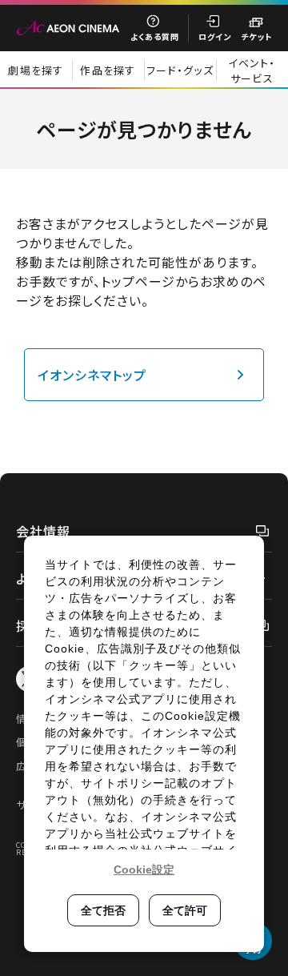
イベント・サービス (252, 70)
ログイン (214, 36)
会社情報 (43, 530)
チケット (256, 36)
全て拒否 (103, 910)
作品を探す (108, 70)
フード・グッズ (180, 70)
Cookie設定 (144, 869)
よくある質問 (154, 36)
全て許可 (184, 910)
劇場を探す (36, 70)
